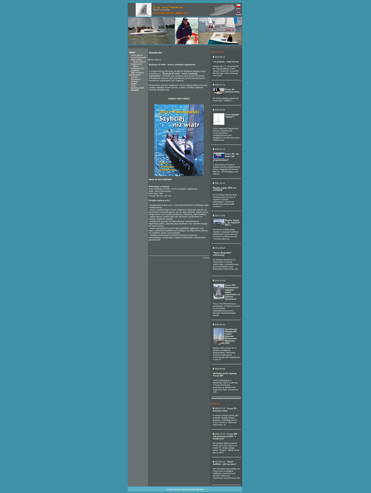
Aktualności (135, 79)
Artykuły (134, 81)
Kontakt (134, 77)
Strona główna (136, 55)
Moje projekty (136, 60)
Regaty (133, 83)
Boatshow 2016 (137, 88)
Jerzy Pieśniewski (138, 57)
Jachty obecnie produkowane (138, 63)
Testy (133, 86)
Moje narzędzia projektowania (136, 74)
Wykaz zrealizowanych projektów (137, 68)
